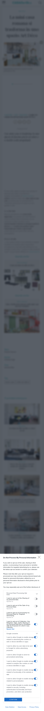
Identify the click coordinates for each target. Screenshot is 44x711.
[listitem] (22, 593)
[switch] (35, 599)
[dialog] (22, 632)
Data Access (22, 707)
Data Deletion (10, 707)
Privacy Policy (34, 707)
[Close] (40, 558)
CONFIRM (13, 699)
